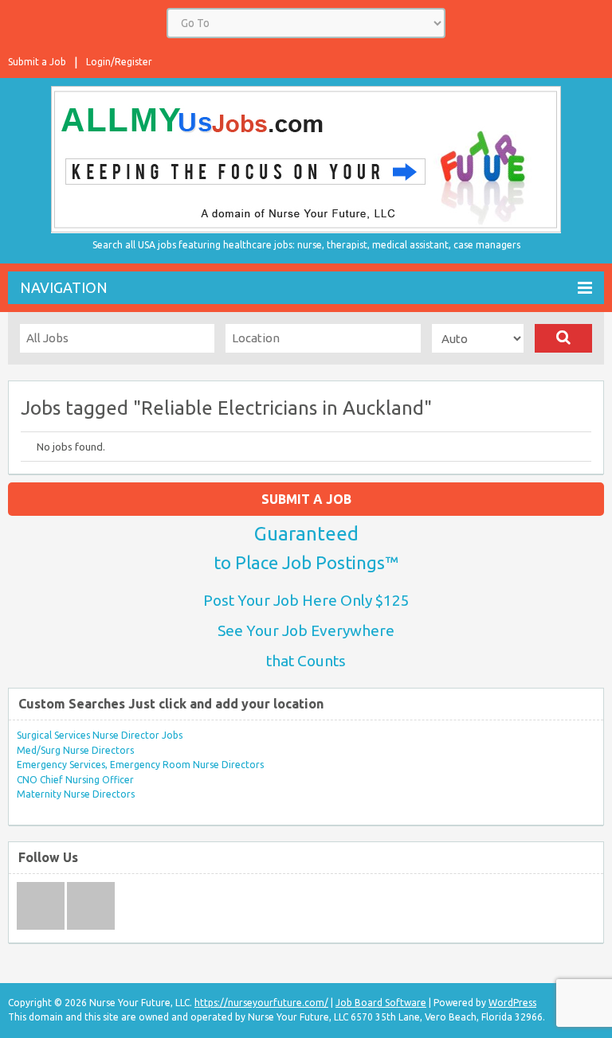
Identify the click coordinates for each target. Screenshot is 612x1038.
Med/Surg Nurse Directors (75, 750)
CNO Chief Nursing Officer (75, 780)
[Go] (563, 338)
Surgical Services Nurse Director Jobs (99, 735)
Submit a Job (37, 62)
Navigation (64, 287)
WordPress (512, 1002)
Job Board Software (380, 1002)
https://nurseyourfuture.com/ (261, 1002)
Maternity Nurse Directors (76, 794)
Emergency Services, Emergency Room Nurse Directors (140, 764)
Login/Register (119, 62)
